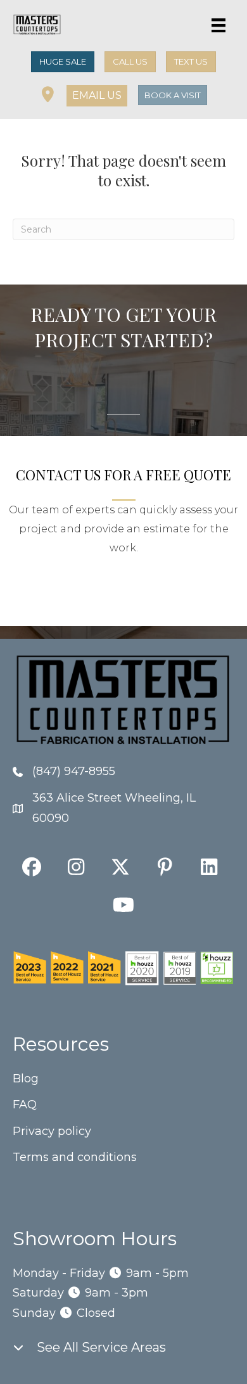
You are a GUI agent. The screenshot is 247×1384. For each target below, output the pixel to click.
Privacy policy (52, 1131)
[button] (96, 95)
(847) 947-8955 (73, 771)
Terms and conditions (75, 1157)
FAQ (25, 1105)
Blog (26, 1079)
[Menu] (218, 25)
